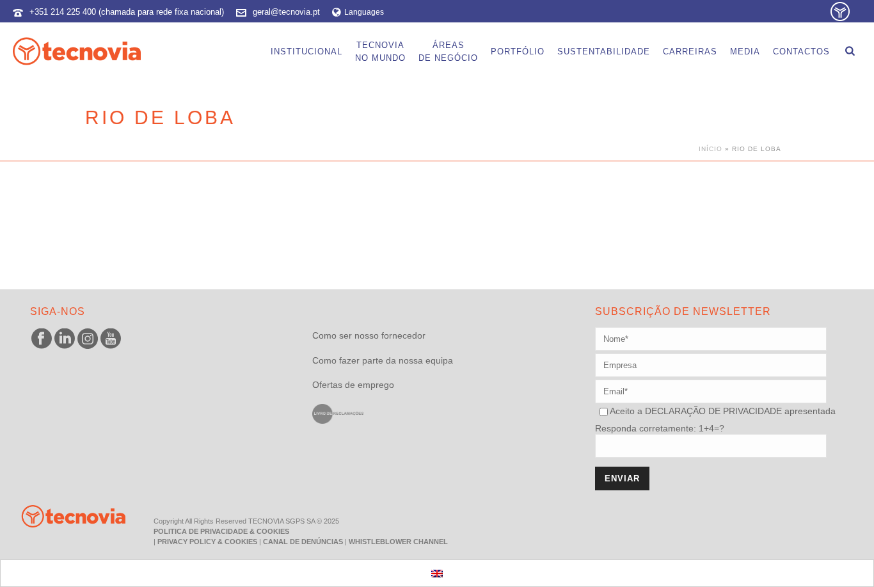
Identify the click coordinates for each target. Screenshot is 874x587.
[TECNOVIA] (64, 515)
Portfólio (517, 51)
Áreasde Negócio (448, 51)
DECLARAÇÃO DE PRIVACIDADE (712, 411)
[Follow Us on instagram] (87, 339)
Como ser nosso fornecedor (368, 335)
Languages (364, 12)
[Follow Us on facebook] (41, 339)
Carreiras (690, 51)
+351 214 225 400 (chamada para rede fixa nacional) (126, 12)
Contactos (801, 51)
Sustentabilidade (603, 51)
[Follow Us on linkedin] (64, 339)
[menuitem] (437, 573)
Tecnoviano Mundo (380, 51)
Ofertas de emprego (353, 385)
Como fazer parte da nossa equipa (382, 360)
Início (710, 148)
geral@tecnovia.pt (286, 12)
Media (745, 51)
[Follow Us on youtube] (110, 339)
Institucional (306, 51)
